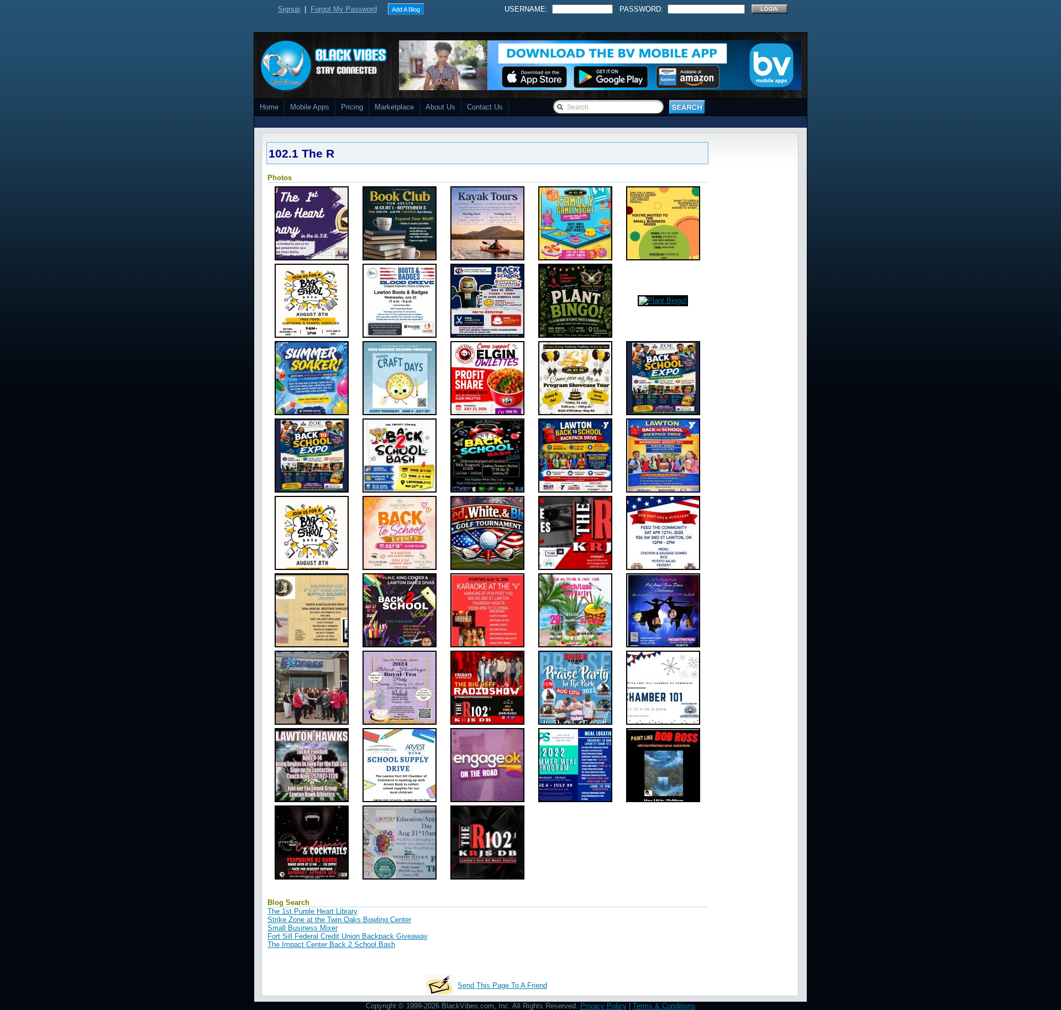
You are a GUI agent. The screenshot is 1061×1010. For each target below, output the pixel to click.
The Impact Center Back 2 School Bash (331, 944)
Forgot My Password (344, 9)
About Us (440, 107)
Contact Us (485, 107)
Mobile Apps (309, 107)
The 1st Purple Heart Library (312, 911)
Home (269, 107)
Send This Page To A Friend (502, 985)
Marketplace (394, 107)
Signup (289, 9)
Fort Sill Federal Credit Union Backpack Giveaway (347, 936)
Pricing (352, 107)
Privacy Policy (603, 1006)
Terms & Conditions (664, 1006)
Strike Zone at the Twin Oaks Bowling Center (339, 919)
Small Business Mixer (302, 928)
